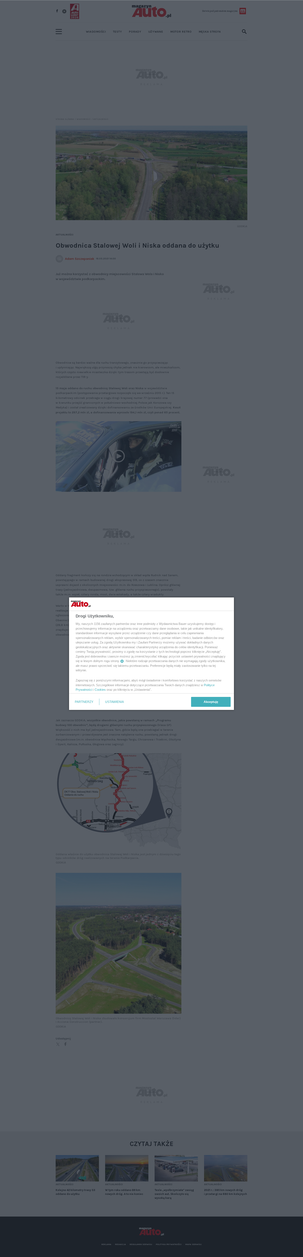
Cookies (100, 689)
